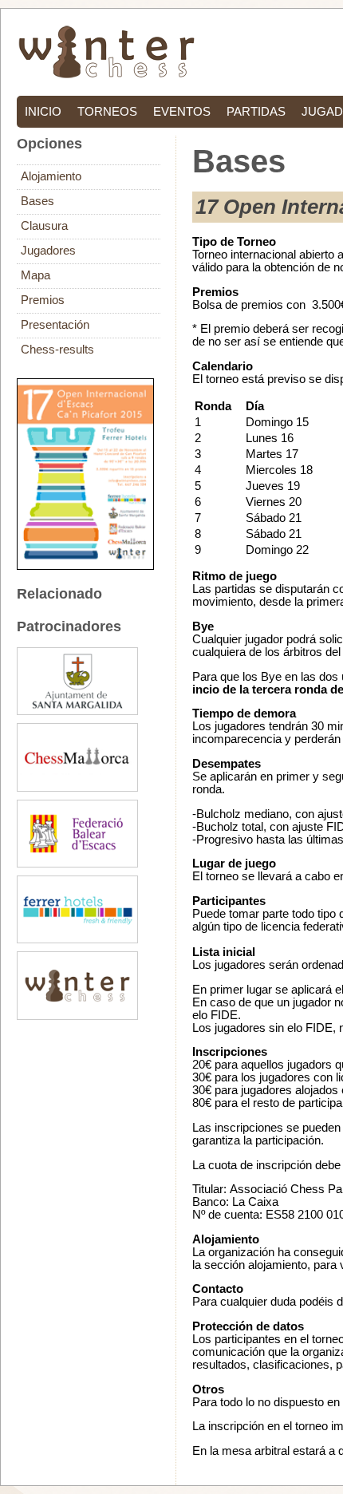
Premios (43, 300)
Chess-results (57, 349)
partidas (256, 111)
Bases (37, 201)
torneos (107, 111)
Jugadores (48, 250)
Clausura (44, 225)
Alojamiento (51, 176)
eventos (182, 111)
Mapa (35, 275)
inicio (43, 111)
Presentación (55, 324)
